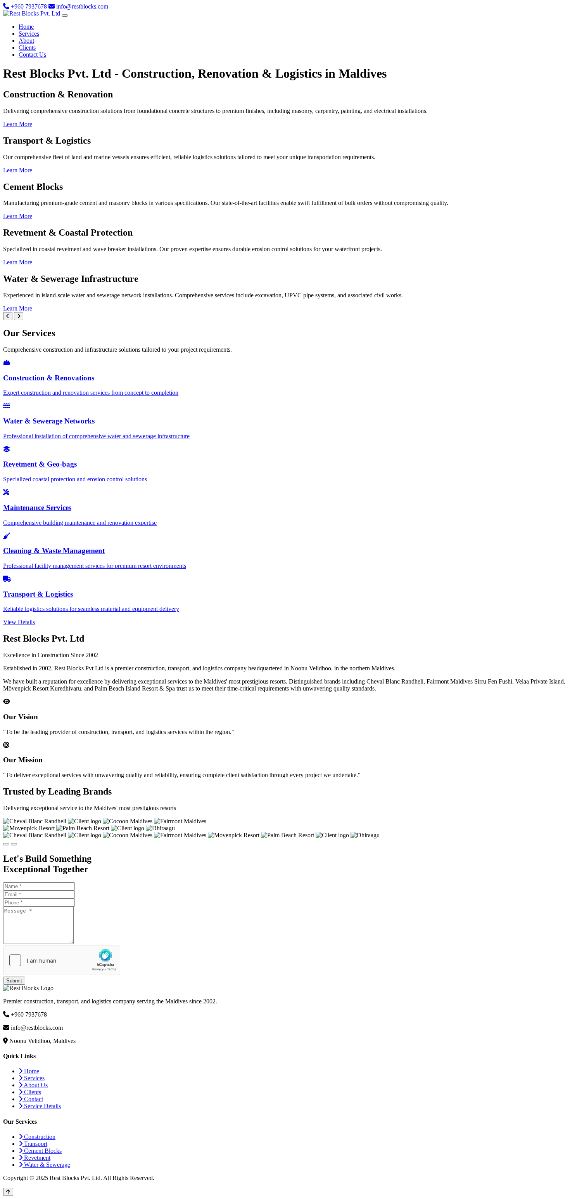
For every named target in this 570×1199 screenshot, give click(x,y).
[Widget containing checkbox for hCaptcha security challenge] (61, 960)
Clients (27, 47)
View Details (19, 622)
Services (29, 33)
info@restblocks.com (81, 6)
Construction (38, 1136)
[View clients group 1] (6, 844)
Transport (34, 1143)
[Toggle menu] (65, 15)
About (26, 40)
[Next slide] (18, 316)
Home (26, 26)
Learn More (17, 124)
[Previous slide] (7, 316)
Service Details (41, 1106)
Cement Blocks (42, 1150)
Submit (14, 981)
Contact (32, 1099)
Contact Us (32, 54)
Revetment (36, 1157)
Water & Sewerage (46, 1164)
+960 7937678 (28, 6)
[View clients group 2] (14, 844)
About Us (35, 1085)
